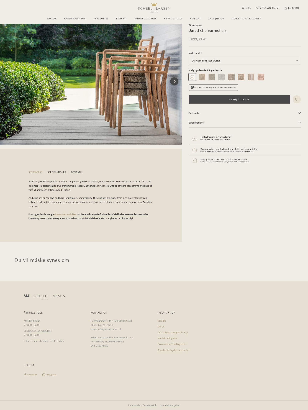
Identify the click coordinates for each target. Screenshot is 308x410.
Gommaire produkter (65, 214)
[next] (174, 81)
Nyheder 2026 (173, 18)
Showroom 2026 (146, 18)
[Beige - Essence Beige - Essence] (221, 77)
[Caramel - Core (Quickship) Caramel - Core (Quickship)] (202, 77)
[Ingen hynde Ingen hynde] (192, 77)
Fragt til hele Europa (246, 18)
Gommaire (195, 25)
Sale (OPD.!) (216, 18)
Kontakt (195, 18)
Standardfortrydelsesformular (173, 350)
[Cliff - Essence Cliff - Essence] (231, 77)
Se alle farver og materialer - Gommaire (215, 87)
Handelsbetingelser (168, 338)
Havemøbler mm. (75, 18)
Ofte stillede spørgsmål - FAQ (173, 332)
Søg (248, 8)
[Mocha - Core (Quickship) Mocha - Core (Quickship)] (212, 77)
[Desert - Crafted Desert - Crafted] (241, 77)
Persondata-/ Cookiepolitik (172, 344)
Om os (161, 327)
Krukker (121, 18)
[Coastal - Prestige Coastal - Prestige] (251, 77)
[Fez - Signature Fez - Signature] (261, 77)
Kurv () (293, 8)
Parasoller (101, 18)
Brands (52, 18)
